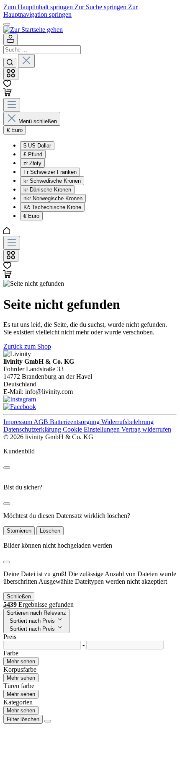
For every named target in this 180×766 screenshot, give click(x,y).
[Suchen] (9, 63)
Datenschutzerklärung (33, 429)
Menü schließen (37, 121)
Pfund (32, 154)
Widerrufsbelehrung (127, 421)
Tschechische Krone (52, 207)
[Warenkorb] (7, 94)
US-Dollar (37, 145)
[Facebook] (19, 406)
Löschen (50, 531)
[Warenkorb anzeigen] (7, 275)
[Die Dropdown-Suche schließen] (26, 61)
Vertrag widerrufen (146, 429)
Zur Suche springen (101, 6)
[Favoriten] (7, 84)
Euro (31, 216)
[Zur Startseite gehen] (33, 29)
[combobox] (42, 49)
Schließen (19, 596)
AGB (41, 421)
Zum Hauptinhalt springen (39, 6)
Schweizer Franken (50, 172)
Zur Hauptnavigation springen (70, 10)
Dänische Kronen (47, 189)
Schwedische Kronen (52, 181)
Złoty (32, 163)
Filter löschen (23, 719)
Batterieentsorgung (75, 421)
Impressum (18, 421)
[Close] (6, 467)
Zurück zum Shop (27, 346)
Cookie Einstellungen (92, 429)
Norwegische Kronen (52, 198)
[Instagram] (19, 399)
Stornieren (19, 531)
